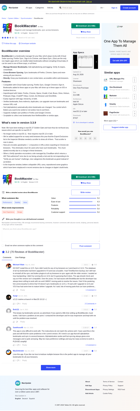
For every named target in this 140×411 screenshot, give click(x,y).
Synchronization (26, 18)
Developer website (28, 43)
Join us (89, 1)
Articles (50, 8)
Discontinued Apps (92, 389)
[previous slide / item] (74, 62)
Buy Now (87, 32)
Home (4, 18)
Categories (39, 8)
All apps (29, 8)
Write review (85, 192)
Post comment (86, 246)
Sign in (114, 8)
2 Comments (90, 304)
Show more (50, 367)
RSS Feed (121, 389)
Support (120, 386)
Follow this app (10, 43)
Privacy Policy (107, 386)
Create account (129, 8)
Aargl (15, 296)
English (18, 398)
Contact (120, 382)
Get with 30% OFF (120, 60)
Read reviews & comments (85, 38)
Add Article (89, 393)
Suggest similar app (120, 127)
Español (32, 398)
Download (86, 26)
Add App (88, 386)
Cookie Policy (107, 393)
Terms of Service (109, 382)
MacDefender (18, 351)
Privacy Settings (108, 389)
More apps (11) (110, 121)
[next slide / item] (96, 62)
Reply (22, 290)
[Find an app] (60, 7)
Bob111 (16, 309)
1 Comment (90, 290)
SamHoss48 (18, 327)
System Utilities (13, 18)
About (87, 382)
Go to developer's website (85, 122)
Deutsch (25, 398)
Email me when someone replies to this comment (24, 245)
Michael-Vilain (18, 265)
